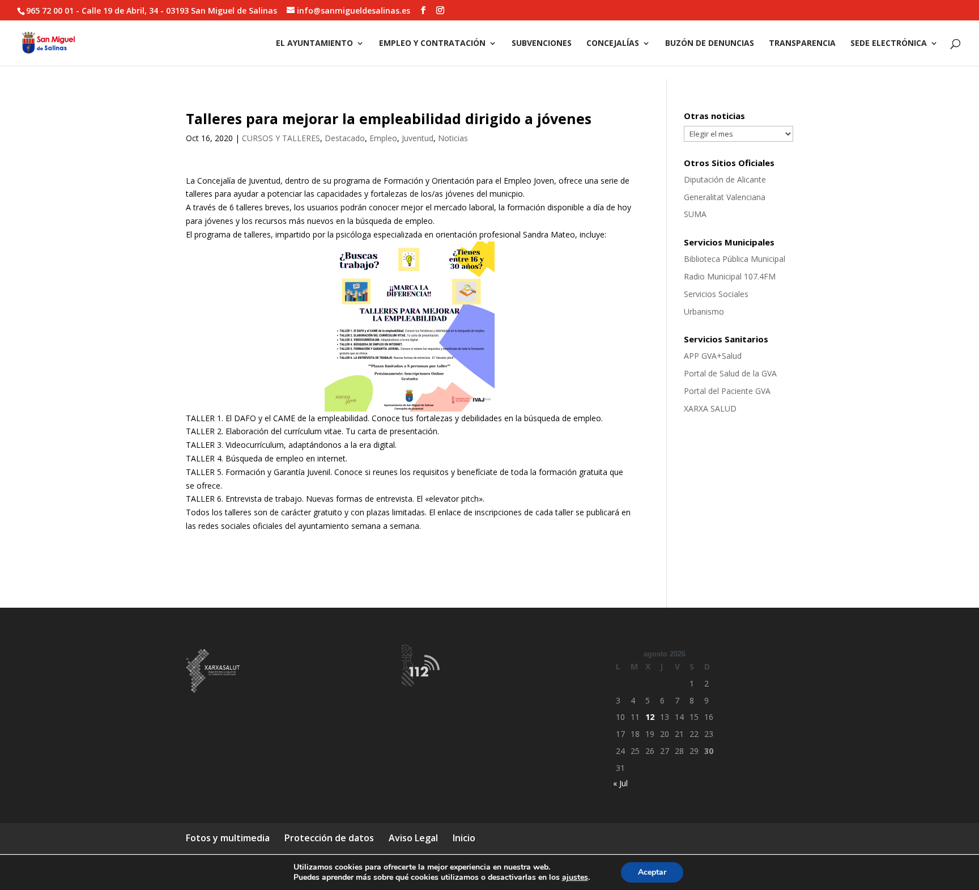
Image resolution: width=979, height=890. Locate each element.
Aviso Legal (413, 838)
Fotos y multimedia (228, 838)
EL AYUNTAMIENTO (314, 43)
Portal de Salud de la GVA (730, 373)
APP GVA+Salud (713, 355)
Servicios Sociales (716, 294)
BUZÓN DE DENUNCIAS (709, 43)
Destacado (345, 138)
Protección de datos (329, 838)
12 (649, 716)
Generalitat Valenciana (724, 197)
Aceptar (652, 872)
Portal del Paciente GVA (727, 390)
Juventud (417, 138)
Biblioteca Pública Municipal (734, 258)
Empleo (383, 138)
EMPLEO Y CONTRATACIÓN (432, 43)
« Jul (620, 783)
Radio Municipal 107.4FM (730, 276)
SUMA (695, 214)
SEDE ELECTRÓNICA (888, 43)
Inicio (464, 838)
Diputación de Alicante (725, 179)
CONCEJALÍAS (612, 43)
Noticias (453, 138)
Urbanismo (704, 311)
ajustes (575, 877)
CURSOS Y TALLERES (281, 138)
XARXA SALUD (710, 408)
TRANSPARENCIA (802, 43)
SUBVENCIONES (542, 43)
